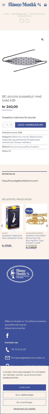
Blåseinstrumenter (20, 137)
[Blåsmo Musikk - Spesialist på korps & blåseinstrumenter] (24, 4)
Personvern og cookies (24, 408)
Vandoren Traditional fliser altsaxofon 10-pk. (12, 237)
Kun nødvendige (24, 395)
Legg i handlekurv (30, 125)
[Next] (46, 231)
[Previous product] (27, 21)
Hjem (6, 14)
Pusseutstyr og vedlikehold (14, 140)
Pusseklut (34, 147)
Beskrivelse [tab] (8, 174)
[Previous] (2, 231)
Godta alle (24, 387)
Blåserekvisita (19, 14)
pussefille (25, 147)
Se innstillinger (24, 402)
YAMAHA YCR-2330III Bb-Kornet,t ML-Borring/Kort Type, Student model (36, 239)
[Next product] (22, 21)
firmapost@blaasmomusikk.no (27, 358)
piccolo (17, 147)
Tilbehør (17, 142)
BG (11, 147)
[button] (3, 4)
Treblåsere (26, 142)
